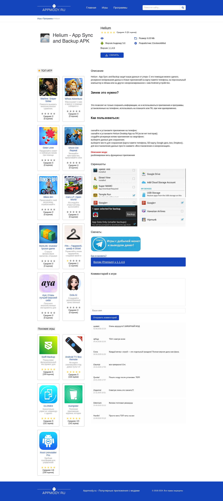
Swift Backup (48, 357)
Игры (105, 7)
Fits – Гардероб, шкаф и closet (73, 247)
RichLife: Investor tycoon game (48, 247)
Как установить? (98, 256)
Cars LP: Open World (73, 198)
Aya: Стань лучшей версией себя (48, 298)
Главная (91, 7)
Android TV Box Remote (73, 358)
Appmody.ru (54, 7)
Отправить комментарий (105, 317)
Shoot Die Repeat (73, 149)
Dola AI (73, 295)
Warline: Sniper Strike (48, 100)
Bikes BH (48, 197)
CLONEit (48, 406)
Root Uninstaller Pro (48, 453)
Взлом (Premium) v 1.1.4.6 (109, 262)
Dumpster (73, 406)
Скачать (114, 55)
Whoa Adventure (73, 99)
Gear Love (48, 148)
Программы (120, 7)
